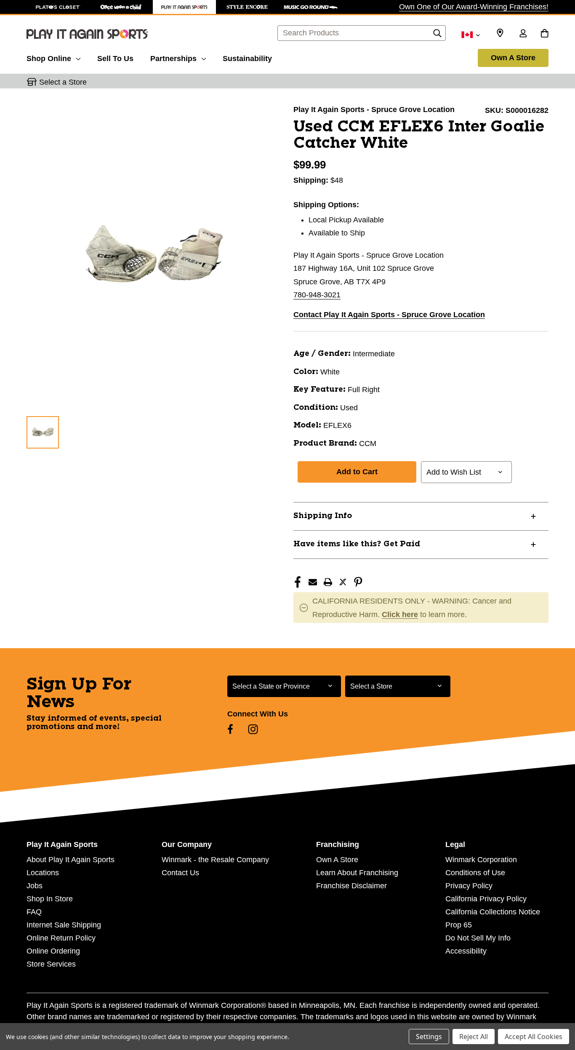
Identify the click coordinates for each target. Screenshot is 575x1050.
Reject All (473, 1036)
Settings (429, 1036)
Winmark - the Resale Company (215, 859)
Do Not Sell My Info (478, 938)
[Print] (328, 582)
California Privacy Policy (486, 899)
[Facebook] (297, 582)
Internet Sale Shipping (64, 925)
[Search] (437, 35)
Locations (43, 872)
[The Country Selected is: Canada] (470, 34)
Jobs (35, 886)
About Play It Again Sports (70, 859)
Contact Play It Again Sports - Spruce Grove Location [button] (389, 314)
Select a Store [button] (63, 82)
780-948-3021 (317, 295)
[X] (343, 582)
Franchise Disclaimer (351, 886)
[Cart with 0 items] (544, 34)
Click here (400, 614)
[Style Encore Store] (247, 7)
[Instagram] (253, 729)
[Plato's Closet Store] (58, 7)
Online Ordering (53, 951)
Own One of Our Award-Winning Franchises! (473, 7)
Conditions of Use (475, 872)
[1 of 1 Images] (43, 432)
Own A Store (513, 57)
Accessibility (466, 951)
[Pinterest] (358, 582)
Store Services (51, 964)
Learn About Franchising (357, 872)
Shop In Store (50, 899)
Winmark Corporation (481, 859)
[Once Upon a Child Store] (121, 7)
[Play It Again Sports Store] (184, 7)
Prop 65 (458, 925)
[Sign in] (523, 34)
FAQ (34, 912)
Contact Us (180, 872)
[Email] (313, 582)
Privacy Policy (468, 886)
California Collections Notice (492, 912)
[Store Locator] (500, 33)
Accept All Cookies (533, 1036)
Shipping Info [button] (322, 516)
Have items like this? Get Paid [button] (356, 544)
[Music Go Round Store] (310, 7)
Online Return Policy (61, 938)
